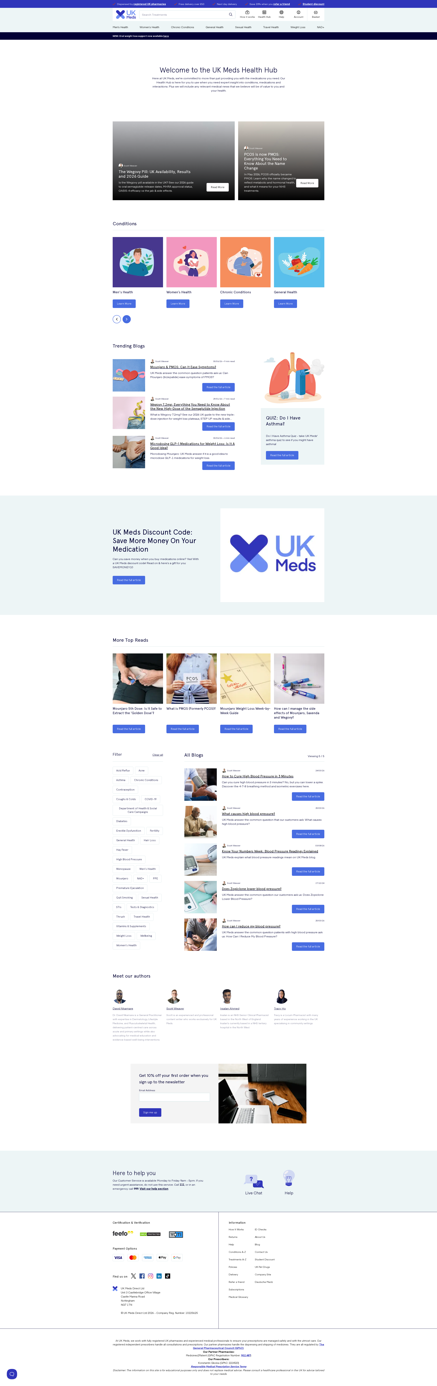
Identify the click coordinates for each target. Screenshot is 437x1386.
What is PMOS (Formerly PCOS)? (191, 708)
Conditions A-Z (237, 1252)
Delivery (233, 1274)
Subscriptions (236, 1289)
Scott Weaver (175, 1008)
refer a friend (281, 4)
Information (237, 1222)
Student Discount (265, 1259)
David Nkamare (123, 1008)
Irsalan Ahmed (229, 1008)
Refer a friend (236, 1282)
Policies (233, 1267)
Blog (257, 1244)
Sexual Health (243, 27)
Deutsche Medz (264, 1282)
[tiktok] (167, 1276)
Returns (233, 1237)
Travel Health (271, 27)
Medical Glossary (238, 1297)
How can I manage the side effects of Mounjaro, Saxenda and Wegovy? (296, 712)
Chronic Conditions (182, 27)
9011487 (246, 1355)
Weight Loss (298, 27)
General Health (214, 27)
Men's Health (120, 27)
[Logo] (126, 14)
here (166, 35)
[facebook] (142, 1276)
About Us (260, 1237)
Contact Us (261, 1252)
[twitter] (133, 1276)
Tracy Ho (280, 1008)
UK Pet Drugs (262, 1267)
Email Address (147, 1090)
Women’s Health (149, 27)
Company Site (263, 1274)
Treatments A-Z (237, 1259)
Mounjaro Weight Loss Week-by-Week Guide (245, 710)
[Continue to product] (138, 262)
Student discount (313, 4)
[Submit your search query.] (231, 14)
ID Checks (260, 1229)
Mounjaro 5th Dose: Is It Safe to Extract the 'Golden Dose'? (137, 710)
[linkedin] (159, 1276)
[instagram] (150, 1276)
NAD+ (320, 27)
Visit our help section (154, 1188)
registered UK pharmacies (149, 4)
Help (231, 1244)
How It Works (236, 1229)
